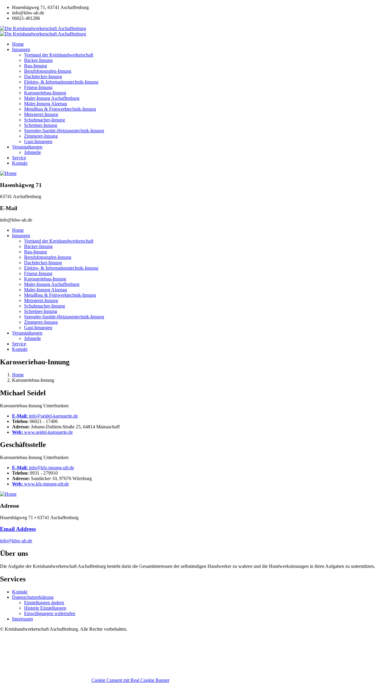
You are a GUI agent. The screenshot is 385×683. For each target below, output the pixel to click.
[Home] (8, 173)
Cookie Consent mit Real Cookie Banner (130, 680)
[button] (44, 602)
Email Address (18, 529)
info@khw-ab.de (16, 540)
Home (18, 374)
